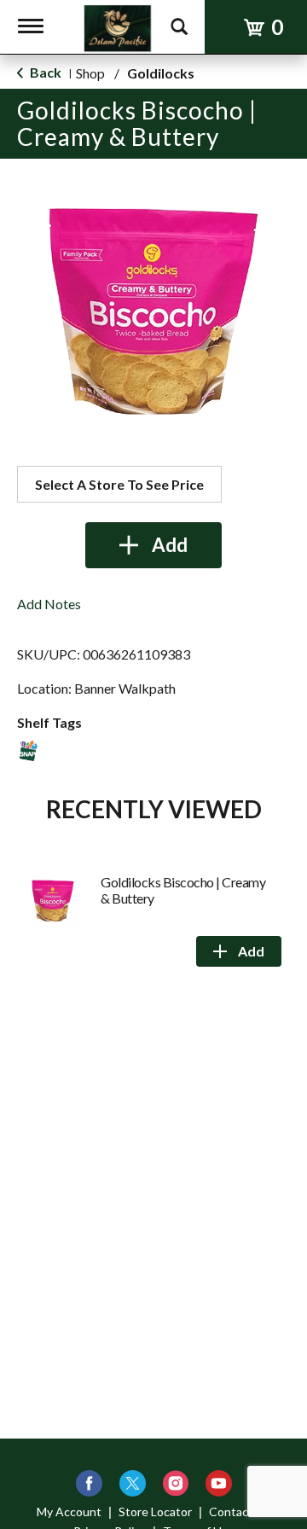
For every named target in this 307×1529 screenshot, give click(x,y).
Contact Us (239, 1511)
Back (44, 72)
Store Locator (155, 1511)
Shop (90, 73)
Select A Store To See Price (119, 484)
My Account (69, 1511)
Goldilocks (160, 73)
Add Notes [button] (49, 604)
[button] (153, 545)
